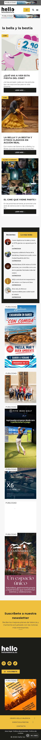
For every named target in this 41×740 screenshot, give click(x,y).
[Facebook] (9, 663)
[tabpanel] (20, 268)
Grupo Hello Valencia (20, 718)
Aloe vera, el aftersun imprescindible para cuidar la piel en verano (23, 291)
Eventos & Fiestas (20, 722)
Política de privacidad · (21, 731)
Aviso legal (8, 731)
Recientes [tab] (10, 235)
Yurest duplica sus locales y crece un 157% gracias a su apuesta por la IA (24, 243)
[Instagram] (4, 663)
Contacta (21, 726)
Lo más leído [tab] (26, 235)
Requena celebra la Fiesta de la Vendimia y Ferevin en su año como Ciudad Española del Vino (24, 255)
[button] (33, 10)
